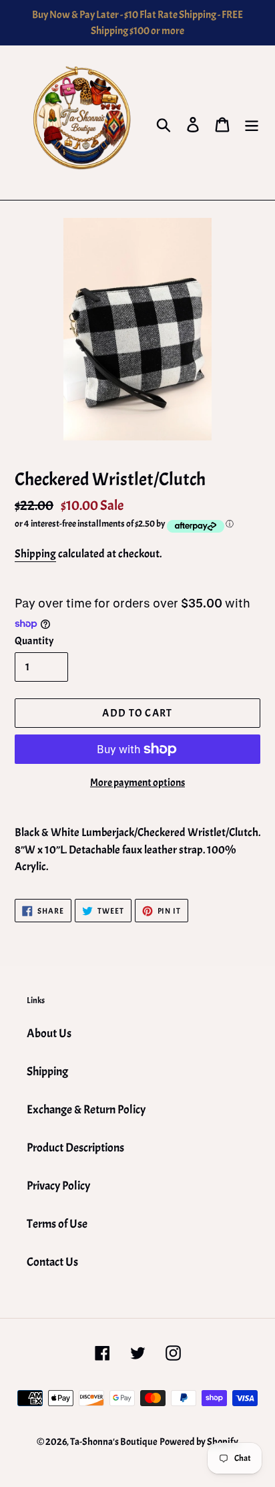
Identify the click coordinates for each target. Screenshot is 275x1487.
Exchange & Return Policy (86, 1109)
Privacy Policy (58, 1186)
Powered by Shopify (199, 1442)
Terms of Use (57, 1224)
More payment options (137, 782)
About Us (49, 1033)
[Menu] (251, 123)
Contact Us (52, 1262)
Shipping (35, 554)
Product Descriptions (75, 1148)
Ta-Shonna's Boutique (114, 1442)
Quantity (34, 641)
